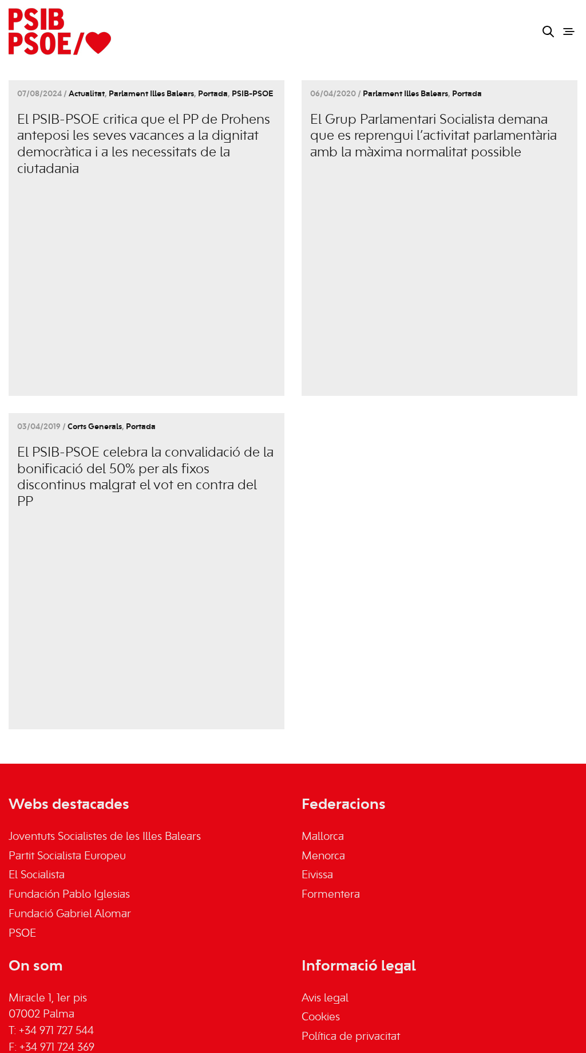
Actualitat (87, 94)
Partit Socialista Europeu (67, 856)
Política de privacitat (351, 1037)
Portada (213, 94)
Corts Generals (95, 427)
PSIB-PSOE (252, 94)
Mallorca (323, 837)
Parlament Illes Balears (151, 94)
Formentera (331, 895)
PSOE (22, 934)
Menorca (323, 856)
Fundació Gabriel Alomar (70, 914)
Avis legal (325, 998)
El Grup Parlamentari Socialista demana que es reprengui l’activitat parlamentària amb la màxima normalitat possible (433, 136)
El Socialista (37, 875)
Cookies (321, 1017)
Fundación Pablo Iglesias (69, 895)
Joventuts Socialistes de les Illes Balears (105, 837)
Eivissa (317, 875)
